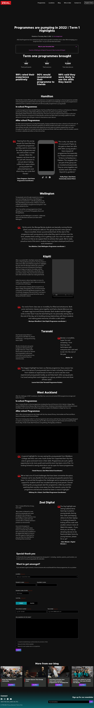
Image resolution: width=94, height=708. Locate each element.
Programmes (41, 3)
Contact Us (77, 3)
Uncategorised (58, 36)
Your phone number (23, 608)
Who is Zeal (67, 3)
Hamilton (31, 50)
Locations (51, 3)
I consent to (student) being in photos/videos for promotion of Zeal (33, 641)
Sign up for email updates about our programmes (29, 646)
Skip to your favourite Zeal (46, 46)
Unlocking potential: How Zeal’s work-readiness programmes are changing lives (58, 681)
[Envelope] (11, 699)
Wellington (38, 50)
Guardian (32, 603)
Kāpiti (43, 50)
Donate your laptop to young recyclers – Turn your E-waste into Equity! (82, 681)
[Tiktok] (43, 177)
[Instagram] (46, 177)
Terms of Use (19, 705)
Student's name (22, 582)
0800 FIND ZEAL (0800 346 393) (9, 701)
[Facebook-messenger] (8, 699)
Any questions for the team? (23, 617)
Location (20, 574)
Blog (59, 3)
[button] (47, 46)
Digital (63, 50)
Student (21, 603)
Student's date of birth (24, 590)
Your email (53, 608)
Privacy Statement (12, 705)
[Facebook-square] (49, 177)
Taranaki (48, 50)
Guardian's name (41, 582)
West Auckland (56, 50)
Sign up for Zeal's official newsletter (26, 644)
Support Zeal (89, 2)
